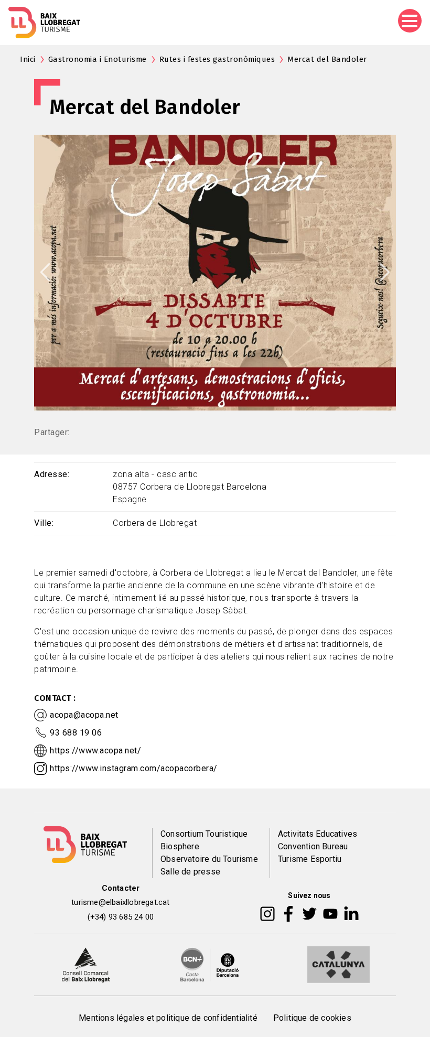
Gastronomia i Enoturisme (97, 59)
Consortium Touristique (204, 834)
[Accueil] (44, 22)
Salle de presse (190, 872)
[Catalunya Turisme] (338, 964)
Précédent (45, 272)
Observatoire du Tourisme (209, 859)
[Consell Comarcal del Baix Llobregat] (85, 964)
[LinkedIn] (351, 913)
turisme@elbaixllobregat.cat (120, 902)
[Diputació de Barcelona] (210, 964)
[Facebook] (288, 913)
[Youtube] (330, 913)
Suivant (385, 272)
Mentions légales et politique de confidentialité (168, 1018)
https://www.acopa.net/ (95, 750)
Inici (28, 59)
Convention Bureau (313, 846)
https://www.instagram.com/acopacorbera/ (134, 768)
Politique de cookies (312, 1018)
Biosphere (179, 846)
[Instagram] (267, 913)
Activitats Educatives (317, 834)
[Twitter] (309, 913)
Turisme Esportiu (309, 859)
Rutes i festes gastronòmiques (217, 59)
